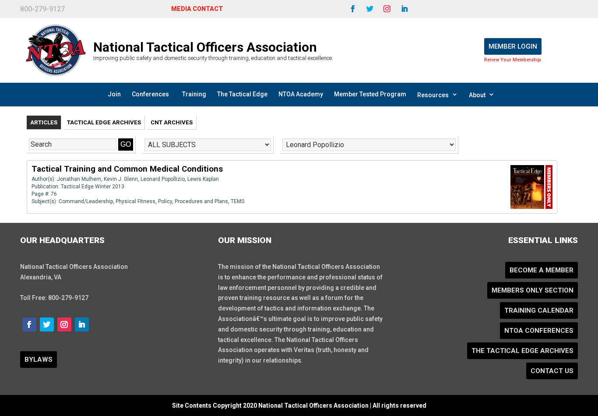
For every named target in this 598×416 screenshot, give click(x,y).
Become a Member (541, 270)
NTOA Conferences (538, 331)
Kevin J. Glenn (121, 179)
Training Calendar (538, 310)
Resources (433, 95)
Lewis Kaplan (203, 179)
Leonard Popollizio (163, 179)
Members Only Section (532, 290)
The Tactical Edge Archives (522, 351)
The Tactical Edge (242, 94)
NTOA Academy (300, 94)
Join (114, 94)
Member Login (513, 46)
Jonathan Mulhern (79, 179)
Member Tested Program (370, 94)
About (477, 95)
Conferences (150, 94)
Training (194, 94)
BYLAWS (39, 359)
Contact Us (552, 371)
